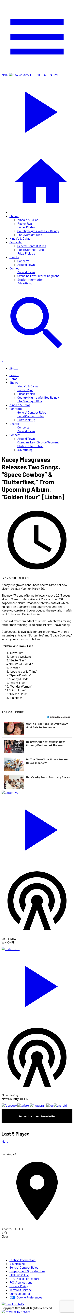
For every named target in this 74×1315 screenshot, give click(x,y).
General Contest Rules (31, 246)
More (5, 1141)
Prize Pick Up (26, 253)
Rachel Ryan (25, 223)
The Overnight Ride (29, 234)
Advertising (25, 283)
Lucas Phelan (26, 227)
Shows (14, 216)
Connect (15, 268)
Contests (15, 242)
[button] (37, 728)
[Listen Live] (37, 828)
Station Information (30, 279)
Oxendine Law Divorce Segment (38, 276)
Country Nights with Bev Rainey (38, 231)
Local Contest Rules (30, 249)
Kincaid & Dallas (27, 220)
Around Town (26, 264)
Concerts (23, 261)
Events (14, 257)
